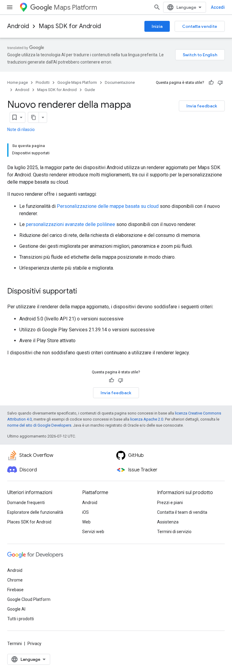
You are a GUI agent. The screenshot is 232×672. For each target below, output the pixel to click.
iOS (85, 512)
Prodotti (43, 82)
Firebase (15, 589)
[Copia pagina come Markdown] (33, 117)
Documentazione (120, 82)
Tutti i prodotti (20, 618)
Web (86, 522)
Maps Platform (75, 7)
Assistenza (168, 522)
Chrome (15, 580)
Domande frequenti (26, 502)
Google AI (16, 609)
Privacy (34, 643)
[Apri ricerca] (157, 7)
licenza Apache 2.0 (146, 419)
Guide (90, 89)
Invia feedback (201, 106)
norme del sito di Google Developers (39, 425)
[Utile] (211, 82)
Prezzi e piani (170, 502)
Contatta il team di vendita (182, 512)
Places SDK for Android (29, 522)
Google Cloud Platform (28, 599)
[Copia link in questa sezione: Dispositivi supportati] (83, 291)
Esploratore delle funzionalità (35, 512)
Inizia (157, 26)
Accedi (218, 7)
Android (18, 26)
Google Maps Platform (77, 82)
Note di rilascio (21, 129)
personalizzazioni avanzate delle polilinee (70, 224)
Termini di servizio (174, 531)
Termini (14, 643)
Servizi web (93, 531)
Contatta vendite (199, 26)
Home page (17, 82)
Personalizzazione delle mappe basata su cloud (108, 206)
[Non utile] (220, 82)
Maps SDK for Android (70, 26)
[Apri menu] (10, 7)
